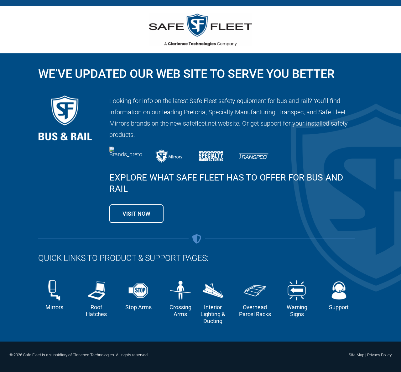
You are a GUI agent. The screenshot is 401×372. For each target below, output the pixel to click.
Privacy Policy (379, 355)
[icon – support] (338, 280)
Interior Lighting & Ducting (212, 314)
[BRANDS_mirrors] (168, 149)
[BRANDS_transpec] (253, 149)
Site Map (356, 355)
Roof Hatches (96, 310)
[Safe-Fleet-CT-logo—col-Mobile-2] (200, 16)
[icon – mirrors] (54, 280)
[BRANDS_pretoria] (126, 149)
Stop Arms (138, 307)
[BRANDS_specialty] (211, 149)
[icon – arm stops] (138, 280)
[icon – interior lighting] (213, 280)
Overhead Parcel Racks (255, 310)
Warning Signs (297, 310)
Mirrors (54, 307)
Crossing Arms (180, 310)
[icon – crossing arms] (180, 280)
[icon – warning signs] (297, 280)
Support (339, 307)
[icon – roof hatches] (96, 280)
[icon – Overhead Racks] (255, 280)
